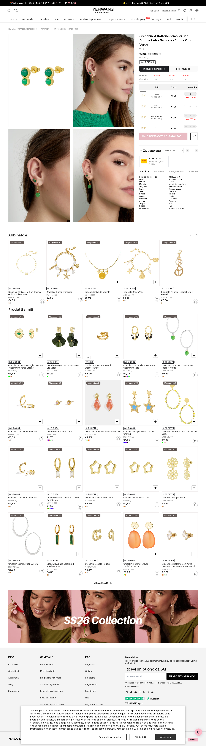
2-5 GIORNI (148, 62)
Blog (10, 684)
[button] (186, 94)
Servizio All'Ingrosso (27, 28)
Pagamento (91, 684)
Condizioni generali (49, 684)
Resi (87, 697)
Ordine (88, 671)
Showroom (13, 691)
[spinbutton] (190, 94)
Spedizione (90, 691)
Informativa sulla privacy (51, 691)
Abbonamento (47, 664)
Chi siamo (13, 664)
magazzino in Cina (94, 704)
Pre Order (44, 28)
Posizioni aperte (48, 697)
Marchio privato (47, 671)
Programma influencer (50, 677)
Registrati (90, 664)
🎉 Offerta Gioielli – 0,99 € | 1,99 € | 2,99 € (29, 3)
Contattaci (13, 671)
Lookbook (13, 677)
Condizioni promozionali (52, 704)
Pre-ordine (90, 677)
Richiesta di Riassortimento (65, 28)
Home (11, 28)
